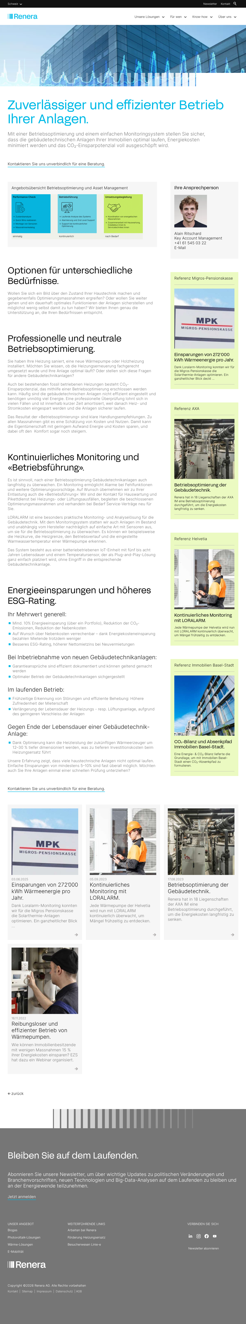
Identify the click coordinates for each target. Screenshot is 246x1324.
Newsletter (210, 3)
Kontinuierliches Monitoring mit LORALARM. (110, 891)
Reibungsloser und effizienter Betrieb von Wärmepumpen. (39, 1030)
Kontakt (225, 3)
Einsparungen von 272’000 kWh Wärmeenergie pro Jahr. (45, 891)
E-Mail (180, 247)
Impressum (44, 1291)
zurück (17, 1093)
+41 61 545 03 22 (190, 243)
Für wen (176, 17)
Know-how (200, 17)
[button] (190, 1236)
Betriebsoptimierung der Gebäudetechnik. (198, 887)
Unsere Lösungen (147, 17)
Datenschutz (64, 1291)
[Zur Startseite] (22, 16)
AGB (79, 1291)
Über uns (224, 17)
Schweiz (13, 3)
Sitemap (27, 1291)
